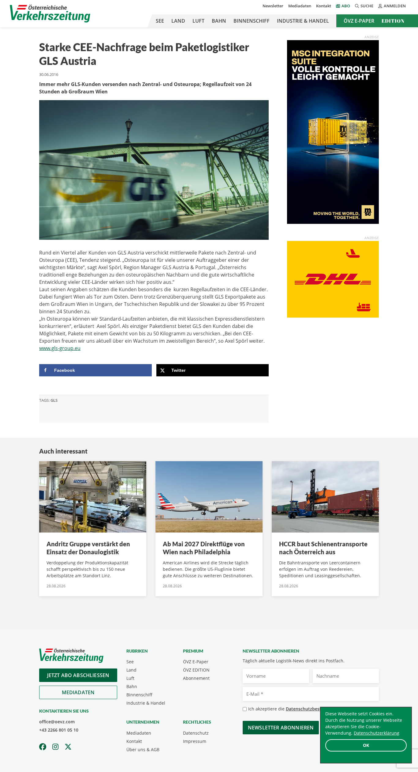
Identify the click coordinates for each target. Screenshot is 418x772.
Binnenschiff (251, 20)
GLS (54, 400)
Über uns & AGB (142, 749)
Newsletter (273, 6)
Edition (393, 20)
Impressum (194, 741)
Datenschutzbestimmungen (315, 709)
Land (178, 20)
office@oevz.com (57, 722)
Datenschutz (196, 733)
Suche (366, 6)
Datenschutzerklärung (376, 733)
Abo (345, 6)
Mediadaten (299, 6)
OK (366, 745)
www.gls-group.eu (59, 348)
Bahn (219, 20)
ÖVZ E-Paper (359, 20)
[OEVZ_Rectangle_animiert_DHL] (333, 278)
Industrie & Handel (303, 20)
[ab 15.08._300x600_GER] (333, 131)
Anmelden (395, 6)
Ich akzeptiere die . (298, 709)
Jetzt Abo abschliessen (78, 675)
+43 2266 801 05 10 (58, 730)
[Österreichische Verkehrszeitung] (50, 14)
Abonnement (196, 678)
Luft (198, 20)
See (160, 20)
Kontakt (323, 6)
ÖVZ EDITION (196, 670)
